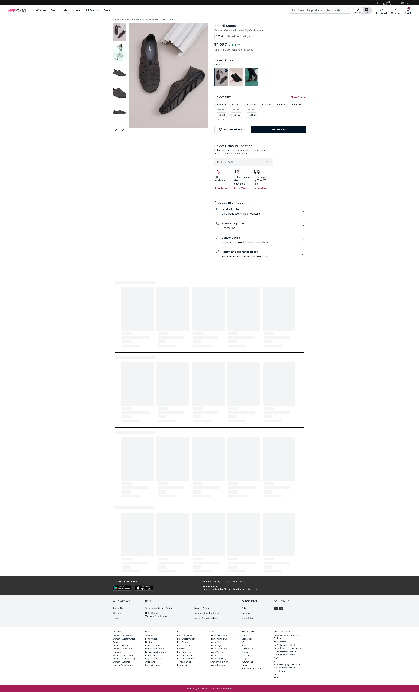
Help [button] (408, 3)
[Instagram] (276, 608)
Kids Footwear (184, 642)
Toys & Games (184, 662)
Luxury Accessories (219, 648)
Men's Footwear (153, 645)
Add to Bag (278, 129)
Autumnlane (247, 662)
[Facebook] (282, 608)
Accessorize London (252, 668)
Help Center (152, 613)
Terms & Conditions (156, 616)
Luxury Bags (215, 645)
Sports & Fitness (153, 665)
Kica (276, 661)
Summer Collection (219, 662)
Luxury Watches (217, 652)
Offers (245, 608)
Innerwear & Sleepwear (156, 652)
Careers (117, 613)
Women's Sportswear (123, 655)
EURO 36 (266, 104)
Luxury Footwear (218, 642)
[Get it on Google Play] (122, 588)
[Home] (17, 10)
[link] (221, 77)
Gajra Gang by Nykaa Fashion (288, 648)
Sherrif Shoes (225, 26)
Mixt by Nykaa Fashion (284, 654)
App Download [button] (388, 3)
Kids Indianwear (185, 635)
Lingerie (117, 652)
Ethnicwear (150, 642)
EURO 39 (221, 115)
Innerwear (182, 665)
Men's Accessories (154, 648)
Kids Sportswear (185, 652)
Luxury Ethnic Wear (219, 635)
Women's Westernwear (124, 639)
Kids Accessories (185, 658)
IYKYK (276, 658)
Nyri (276, 677)
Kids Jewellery (184, 645)
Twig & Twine (280, 671)
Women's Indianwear (123, 635)
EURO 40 (236, 115)
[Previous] (116, 130)
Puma (244, 635)
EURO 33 (221, 104)
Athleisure (150, 662)
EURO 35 (251, 104)
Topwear (149, 635)
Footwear (137, 19)
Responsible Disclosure (207, 613)
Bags (115, 642)
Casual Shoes (151, 19)
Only (244, 658)
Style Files (248, 618)
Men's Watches (152, 655)
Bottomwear (151, 639)
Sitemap (246, 613)
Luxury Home (216, 655)
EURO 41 (251, 115)
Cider (244, 665)
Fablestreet (247, 655)
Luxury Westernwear (219, 639)
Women (125, 19)
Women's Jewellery (122, 648)
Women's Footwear (122, 645)
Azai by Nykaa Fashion (284, 667)
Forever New (248, 648)
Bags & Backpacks (154, 658)
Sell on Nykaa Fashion (206, 618)
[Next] (122, 130)
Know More (221, 188)
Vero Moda (247, 639)
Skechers (246, 652)
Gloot (276, 674)
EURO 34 (236, 104)
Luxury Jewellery (218, 658)
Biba (244, 645)
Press (116, 618)
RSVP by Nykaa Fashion (285, 645)
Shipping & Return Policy (159, 608)
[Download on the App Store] (144, 588)
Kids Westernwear (186, 639)
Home (116, 19)
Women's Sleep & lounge (125, 658)
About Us (118, 608)
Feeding (181, 648)
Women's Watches (121, 662)
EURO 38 (296, 104)
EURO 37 (281, 104)
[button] (362, 10)
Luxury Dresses (217, 665)
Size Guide (298, 97)
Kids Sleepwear (185, 655)
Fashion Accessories (123, 665)
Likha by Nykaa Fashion (285, 651)
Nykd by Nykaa (281, 641)
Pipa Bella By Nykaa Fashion (287, 664)
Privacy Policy (201, 608)
